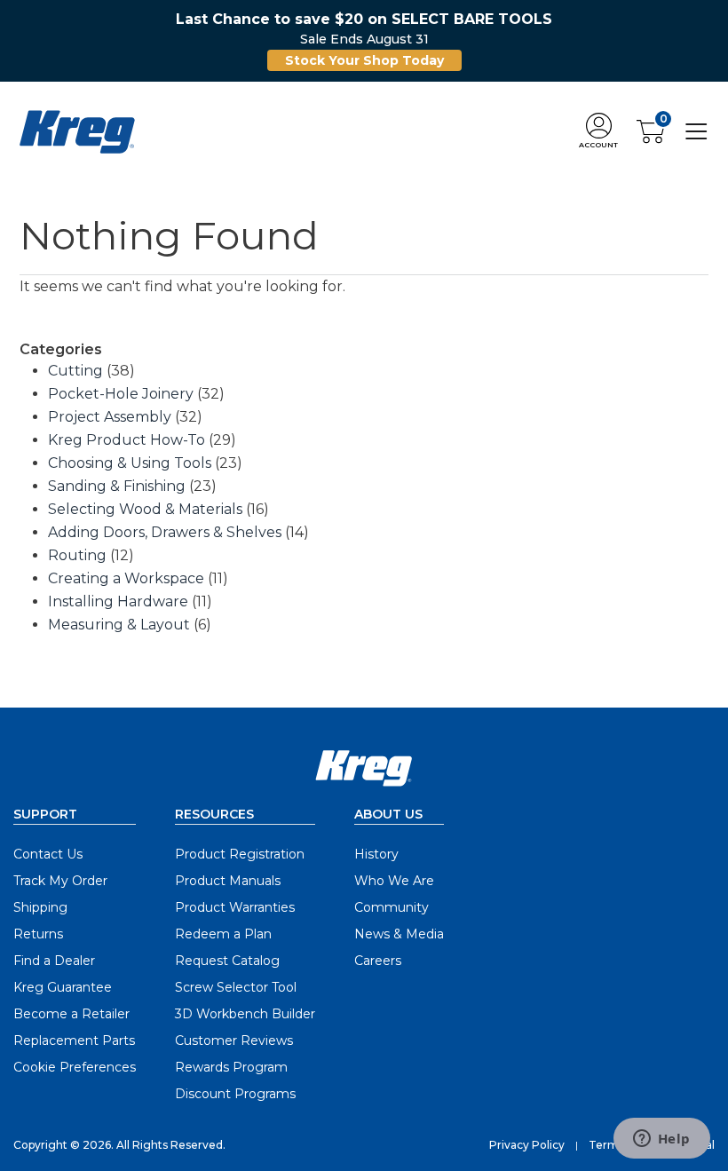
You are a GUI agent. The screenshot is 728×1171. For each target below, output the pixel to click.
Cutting (75, 370)
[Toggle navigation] (696, 131)
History (376, 854)
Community (391, 907)
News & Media (399, 934)
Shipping (40, 907)
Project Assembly (109, 416)
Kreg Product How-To (126, 439)
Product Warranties (235, 907)
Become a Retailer (71, 1014)
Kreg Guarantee (62, 987)
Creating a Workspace (126, 578)
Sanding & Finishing (117, 486)
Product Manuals (228, 881)
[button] (598, 132)
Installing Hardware (118, 601)
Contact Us (48, 854)
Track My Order (60, 881)
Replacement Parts (74, 1040)
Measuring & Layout (119, 624)
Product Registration (240, 854)
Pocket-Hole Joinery (121, 393)
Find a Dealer (54, 961)
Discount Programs (235, 1094)
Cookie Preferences (74, 1067)
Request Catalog (227, 961)
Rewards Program (231, 1067)
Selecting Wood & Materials (145, 509)
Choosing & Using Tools (129, 463)
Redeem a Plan (223, 934)
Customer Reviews (234, 1040)
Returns (38, 934)
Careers (377, 961)
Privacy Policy (527, 1144)
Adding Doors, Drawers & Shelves (164, 532)
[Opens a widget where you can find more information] (661, 1140)
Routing (77, 555)
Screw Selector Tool (236, 987)
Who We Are (394, 881)
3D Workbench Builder (245, 1014)
